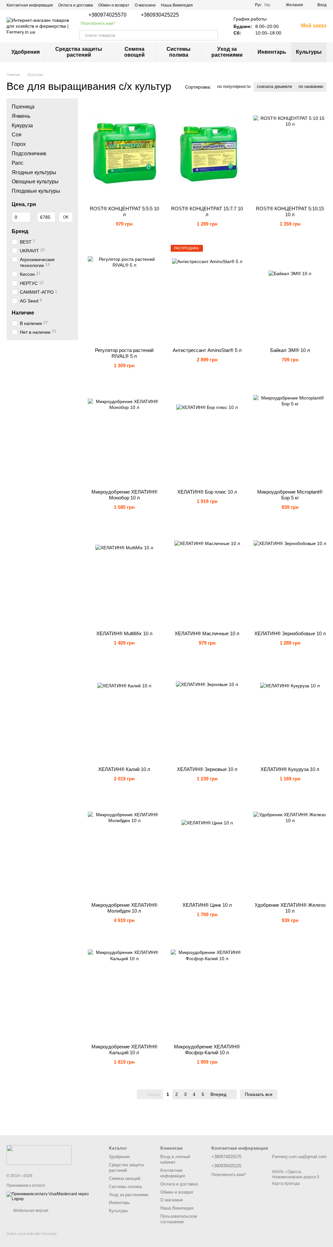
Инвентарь (272, 52)
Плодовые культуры (36, 191)
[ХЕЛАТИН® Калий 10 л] (124, 713)
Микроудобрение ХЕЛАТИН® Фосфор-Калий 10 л (207, 1049)
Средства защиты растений (78, 52)
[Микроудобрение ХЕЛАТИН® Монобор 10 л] (124, 435)
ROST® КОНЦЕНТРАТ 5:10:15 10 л (290, 211)
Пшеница (23, 106)
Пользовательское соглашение (178, 1219)
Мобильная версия (30, 1210)
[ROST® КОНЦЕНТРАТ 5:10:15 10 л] (289, 152)
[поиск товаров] (212, 35)
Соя (16, 134)
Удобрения (25, 52)
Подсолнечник (29, 153)
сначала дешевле (274, 86)
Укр (267, 5)
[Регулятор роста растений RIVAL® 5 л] (124, 294)
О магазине (145, 5)
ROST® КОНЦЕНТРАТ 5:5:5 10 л (124, 211)
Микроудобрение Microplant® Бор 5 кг (290, 494)
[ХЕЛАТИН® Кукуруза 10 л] (289, 713)
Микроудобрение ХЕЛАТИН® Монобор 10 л (124, 494)
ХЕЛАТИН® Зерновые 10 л (207, 769)
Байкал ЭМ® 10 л (290, 350)
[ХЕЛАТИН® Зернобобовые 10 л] (289, 577)
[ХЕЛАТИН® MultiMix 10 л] (124, 577)
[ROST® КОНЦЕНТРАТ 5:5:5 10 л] (124, 152)
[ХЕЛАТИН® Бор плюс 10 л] (207, 435)
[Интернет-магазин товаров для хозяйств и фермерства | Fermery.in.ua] (39, 1155)
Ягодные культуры (34, 172)
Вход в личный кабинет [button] (175, 1159)
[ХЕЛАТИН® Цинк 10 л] (207, 848)
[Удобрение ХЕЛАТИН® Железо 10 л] (289, 848)
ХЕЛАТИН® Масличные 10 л (207, 633)
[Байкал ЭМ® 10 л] (289, 294)
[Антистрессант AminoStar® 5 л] (207, 294)
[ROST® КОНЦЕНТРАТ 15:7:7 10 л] (207, 152)
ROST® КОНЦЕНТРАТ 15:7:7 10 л (207, 211)
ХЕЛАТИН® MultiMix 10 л (124, 633)
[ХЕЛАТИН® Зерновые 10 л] (207, 713)
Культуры (309, 52)
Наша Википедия (177, 5)
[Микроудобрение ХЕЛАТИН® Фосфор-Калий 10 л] (207, 990)
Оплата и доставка (75, 5)
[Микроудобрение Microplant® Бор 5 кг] (289, 435)
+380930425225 (160, 15)
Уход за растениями (227, 52)
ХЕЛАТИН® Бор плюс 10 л (207, 492)
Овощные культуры (35, 181)
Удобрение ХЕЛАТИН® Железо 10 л (290, 908)
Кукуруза (22, 125)
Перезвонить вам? (98, 23)
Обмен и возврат (113, 5)
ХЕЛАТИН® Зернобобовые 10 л (290, 633)
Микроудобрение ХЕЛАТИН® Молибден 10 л (124, 908)
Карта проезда (286, 1183)
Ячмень (21, 116)
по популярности (233, 86)
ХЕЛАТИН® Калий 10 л (124, 769)
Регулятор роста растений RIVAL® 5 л (124, 353)
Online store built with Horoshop (32, 1234)
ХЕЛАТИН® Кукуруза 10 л (289, 769)
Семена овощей (134, 52)
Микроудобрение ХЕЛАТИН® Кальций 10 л (124, 1049)
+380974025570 (107, 15)
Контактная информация (30, 5)
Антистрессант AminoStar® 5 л (207, 350)
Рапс (17, 162)
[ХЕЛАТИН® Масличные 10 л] (207, 577)
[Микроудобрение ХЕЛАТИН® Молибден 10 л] (124, 848)
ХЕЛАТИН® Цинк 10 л (207, 905)
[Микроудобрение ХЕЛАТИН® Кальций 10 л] (124, 990)
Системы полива (178, 52)
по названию (311, 86)
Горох (19, 144)
